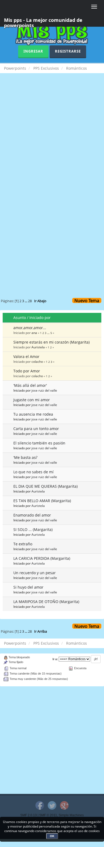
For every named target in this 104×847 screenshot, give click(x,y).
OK (52, 836)
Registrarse (68, 51)
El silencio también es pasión (39, 443)
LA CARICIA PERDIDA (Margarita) (41, 558)
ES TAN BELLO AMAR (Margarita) (42, 500)
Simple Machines (71, 815)
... (26, 301)
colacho (37, 361)
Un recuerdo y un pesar (34, 572)
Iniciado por (40, 317)
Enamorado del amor (32, 515)
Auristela (38, 347)
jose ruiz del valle (44, 390)
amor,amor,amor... (29, 327)
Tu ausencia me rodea (33, 414)
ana (34, 332)
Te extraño (22, 543)
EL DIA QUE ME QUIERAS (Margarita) (45, 486)
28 (30, 301)
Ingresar (33, 51)
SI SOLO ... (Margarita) (33, 529)
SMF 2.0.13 (28, 815)
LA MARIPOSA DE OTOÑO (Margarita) (46, 601)
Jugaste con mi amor (31, 399)
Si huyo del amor (28, 587)
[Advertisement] (52, 136)
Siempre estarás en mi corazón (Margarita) (51, 342)
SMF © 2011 (48, 815)
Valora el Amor (26, 356)
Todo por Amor (26, 370)
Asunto (19, 317)
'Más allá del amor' (30, 385)
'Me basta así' (25, 457)
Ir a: (55, 659)
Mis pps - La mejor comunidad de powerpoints (43, 22)
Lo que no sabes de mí (33, 471)
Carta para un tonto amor (36, 428)
